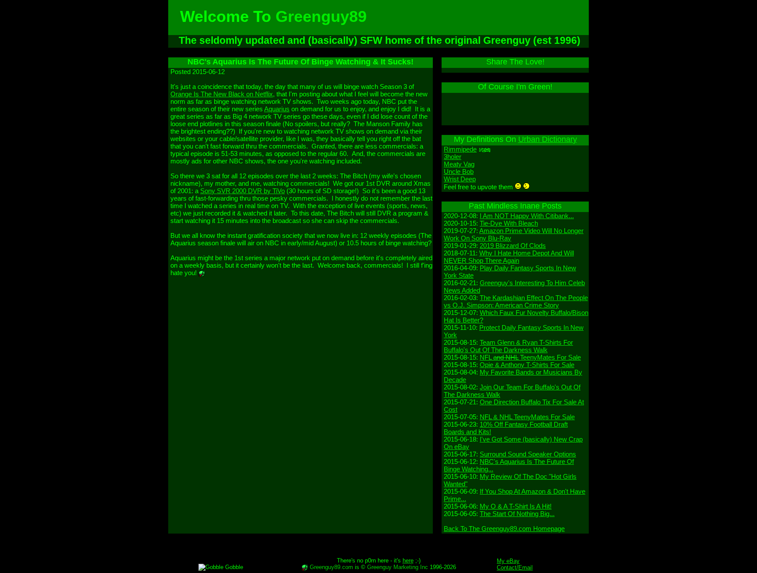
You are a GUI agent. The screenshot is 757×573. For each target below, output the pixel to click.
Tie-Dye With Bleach (509, 223)
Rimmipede (460, 149)
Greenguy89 (321, 16)
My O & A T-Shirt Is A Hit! (516, 506)
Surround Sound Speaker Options (528, 454)
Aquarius (277, 109)
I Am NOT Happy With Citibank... (527, 215)
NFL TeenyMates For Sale (530, 357)
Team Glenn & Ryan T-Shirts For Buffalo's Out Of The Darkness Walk (508, 346)
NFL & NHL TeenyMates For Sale (527, 417)
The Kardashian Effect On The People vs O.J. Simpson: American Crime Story (516, 301)
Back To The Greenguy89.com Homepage (504, 528)
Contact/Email (515, 567)
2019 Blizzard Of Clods (513, 245)
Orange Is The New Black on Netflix (221, 94)
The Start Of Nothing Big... (517, 513)
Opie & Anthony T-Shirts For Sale (527, 364)
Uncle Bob (459, 171)
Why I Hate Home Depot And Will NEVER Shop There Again (509, 256)
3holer (452, 156)
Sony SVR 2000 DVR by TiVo (242, 191)
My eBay (508, 561)
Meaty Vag (459, 164)
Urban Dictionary (547, 139)
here (408, 560)
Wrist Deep (460, 179)
